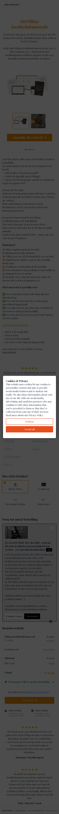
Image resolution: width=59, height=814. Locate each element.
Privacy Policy (35, 415)
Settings (29, 421)
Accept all (29, 429)
